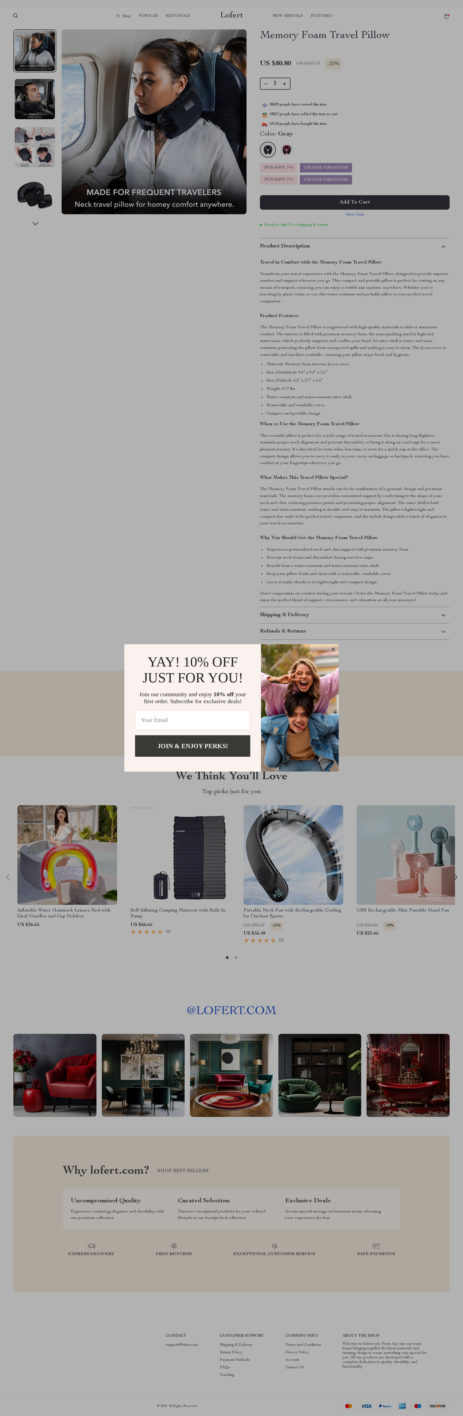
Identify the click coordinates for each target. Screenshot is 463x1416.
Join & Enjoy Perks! (193, 746)
